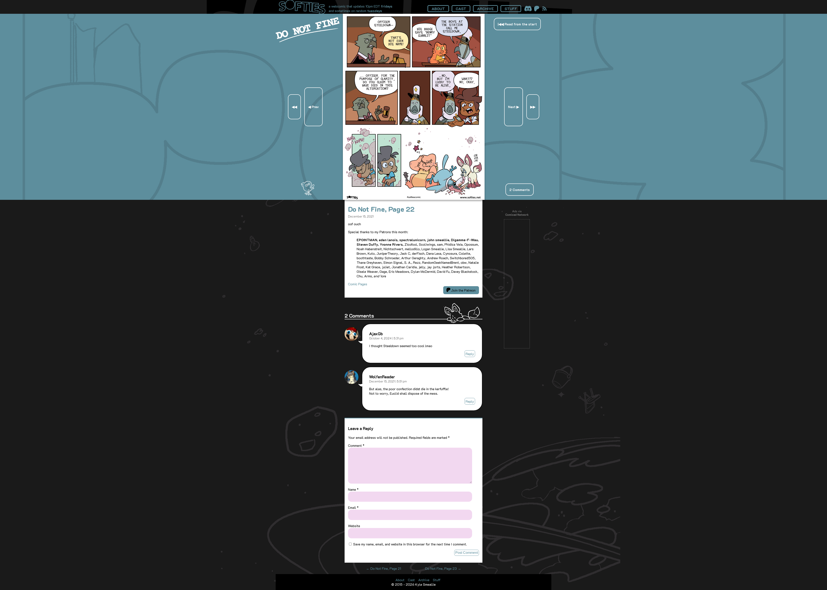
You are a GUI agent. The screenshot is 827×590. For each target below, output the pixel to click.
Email (353, 507)
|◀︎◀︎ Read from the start (517, 24)
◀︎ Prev (313, 106)
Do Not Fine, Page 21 (383, 568)
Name (353, 489)
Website (354, 525)
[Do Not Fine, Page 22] (414, 198)
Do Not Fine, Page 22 (381, 208)
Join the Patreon (463, 290)
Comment (356, 445)
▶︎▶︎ (532, 106)
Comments (519, 189)
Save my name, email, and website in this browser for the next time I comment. (410, 544)
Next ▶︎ (513, 106)
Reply (470, 353)
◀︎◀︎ (294, 106)
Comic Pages (357, 284)
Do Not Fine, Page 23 (443, 568)
